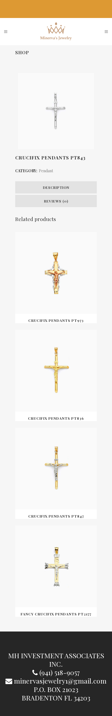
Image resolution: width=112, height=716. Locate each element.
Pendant (46, 170)
